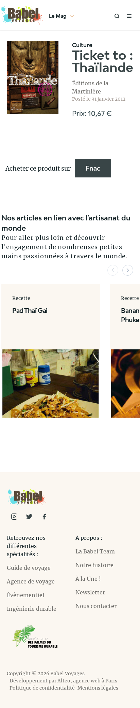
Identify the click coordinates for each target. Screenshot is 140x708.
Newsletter (90, 592)
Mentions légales (97, 688)
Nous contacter (96, 606)
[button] (112, 270)
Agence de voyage (31, 581)
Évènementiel (25, 595)
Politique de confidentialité (42, 688)
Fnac (93, 168)
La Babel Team (95, 551)
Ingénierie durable (31, 608)
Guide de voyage (29, 567)
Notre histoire (94, 565)
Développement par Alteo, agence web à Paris (63, 681)
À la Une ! (88, 578)
